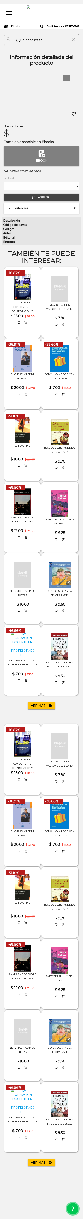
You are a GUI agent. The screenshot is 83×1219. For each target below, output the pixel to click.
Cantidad (9, 178)
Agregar (41, 197)
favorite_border (73, 113)
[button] (66, 78)
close (73, 39)
